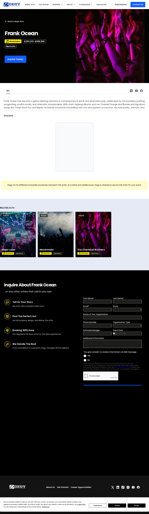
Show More (8, 115)
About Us (50, 487)
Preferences (98, 505)
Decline (117, 505)
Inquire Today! (15, 59)
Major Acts (30, 4)
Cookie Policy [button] (81, 504)
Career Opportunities (81, 487)
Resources (102, 4)
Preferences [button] (45, 507)
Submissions (121, 4)
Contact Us (137, 4)
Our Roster (44, 4)
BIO (8, 90)
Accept (136, 505)
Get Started (62, 487)
